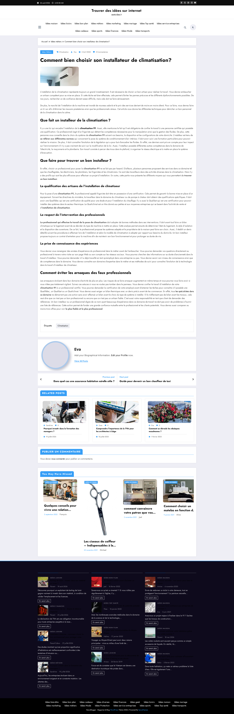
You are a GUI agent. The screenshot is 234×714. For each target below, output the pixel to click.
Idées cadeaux (81, 30)
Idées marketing (113, 23)
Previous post (109, 377)
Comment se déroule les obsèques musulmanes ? (164, 430)
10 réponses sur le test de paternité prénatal (121, 572)
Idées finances (111, 30)
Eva (75, 52)
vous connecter (58, 458)
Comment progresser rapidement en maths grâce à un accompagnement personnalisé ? (138, 504)
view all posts (81, 361)
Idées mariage (130, 23)
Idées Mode (127, 30)
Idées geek (135, 669)
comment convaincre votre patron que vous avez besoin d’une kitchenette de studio (59, 511)
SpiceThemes (143, 677)
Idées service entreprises (168, 23)
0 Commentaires (102, 52)
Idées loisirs (66, 23)
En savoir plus (44, 568)
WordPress (114, 677)
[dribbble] (188, 2)
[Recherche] (185, 28)
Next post (124, 377)
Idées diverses (51, 482)
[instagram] (191, 2)
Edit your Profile (119, 355)
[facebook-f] (181, 2)
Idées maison (52, 23)
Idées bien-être (51, 669)
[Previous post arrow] (41, 379)
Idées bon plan (81, 23)
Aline (99, 514)
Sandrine (49, 425)
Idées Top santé (147, 23)
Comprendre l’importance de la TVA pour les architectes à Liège (115, 430)
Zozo (100, 425)
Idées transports (142, 30)
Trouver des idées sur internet (116, 10)
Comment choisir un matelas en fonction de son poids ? (99, 508)
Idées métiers (97, 23)
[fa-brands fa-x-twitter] (184, 2)
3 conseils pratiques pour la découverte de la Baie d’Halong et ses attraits (121, 624)
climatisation (63, 52)
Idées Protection (102, 672)
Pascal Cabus (141, 511)
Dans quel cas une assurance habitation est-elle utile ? (84, 381)
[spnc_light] (193, 27)
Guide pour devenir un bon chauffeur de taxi (145, 381)
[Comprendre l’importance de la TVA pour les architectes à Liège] (117, 411)
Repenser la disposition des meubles (180, 504)
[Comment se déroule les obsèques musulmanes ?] (169, 411)
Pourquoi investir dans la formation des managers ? (61, 430)
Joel (60, 517)
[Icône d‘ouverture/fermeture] (39, 27)
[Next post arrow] (193, 379)
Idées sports (97, 30)
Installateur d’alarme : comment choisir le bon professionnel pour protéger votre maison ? (66, 604)
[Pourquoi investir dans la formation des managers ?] (64, 411)
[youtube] (195, 2)
